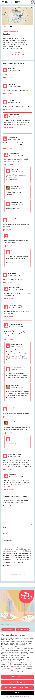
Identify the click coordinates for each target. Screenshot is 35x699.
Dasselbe (17, 52)
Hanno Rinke (14, 2)
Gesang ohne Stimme (17, 54)
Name (5, 527)
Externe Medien (18, 671)
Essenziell (7, 668)
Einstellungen (14, 666)
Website (5, 534)
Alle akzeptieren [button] (17, 677)
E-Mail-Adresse (8, 540)
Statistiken (18, 668)
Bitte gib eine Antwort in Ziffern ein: (13, 562)
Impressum (26, 696)
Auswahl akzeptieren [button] (17, 682)
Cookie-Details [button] (9, 696)
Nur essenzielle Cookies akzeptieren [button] (17, 687)
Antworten (8, 77)
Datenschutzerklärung (11, 549)
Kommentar (7, 506)
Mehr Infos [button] (17, 693)
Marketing (29, 668)
